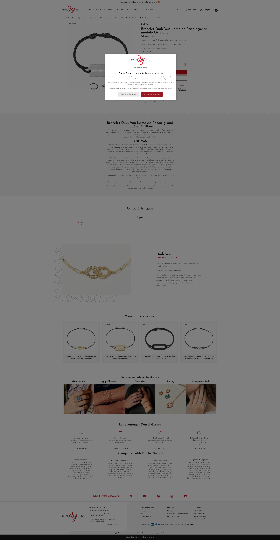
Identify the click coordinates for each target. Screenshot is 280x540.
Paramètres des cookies (128, 94)
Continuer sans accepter (140, 67)
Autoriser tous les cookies (152, 94)
